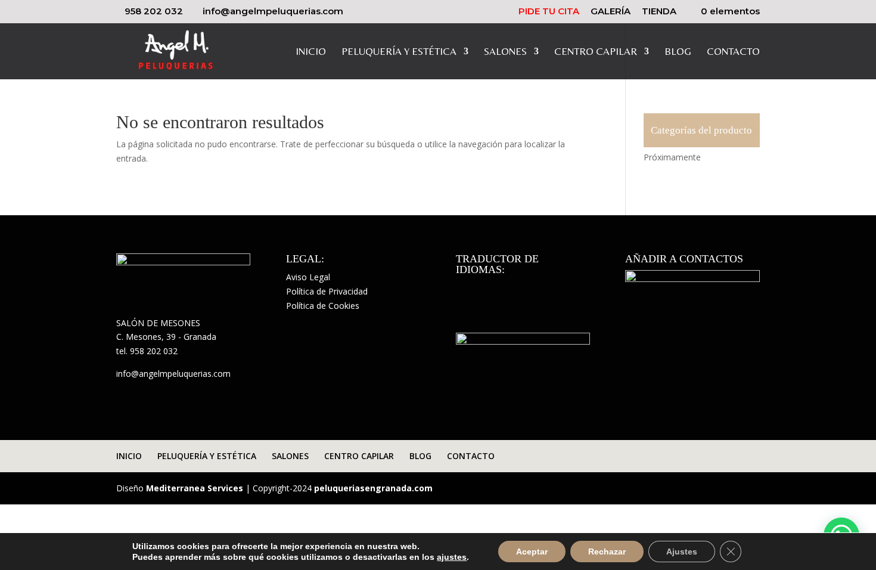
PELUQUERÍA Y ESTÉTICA (398, 52)
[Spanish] (463, 287)
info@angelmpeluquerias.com (173, 373)
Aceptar (532, 551)
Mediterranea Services (194, 488)
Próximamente (672, 157)
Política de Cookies (322, 305)
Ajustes (681, 551)
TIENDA (659, 12)
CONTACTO (733, 52)
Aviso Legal (308, 277)
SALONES (505, 52)
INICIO (311, 52)
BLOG (677, 52)
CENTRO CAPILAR (595, 52)
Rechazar (607, 551)
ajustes (452, 557)
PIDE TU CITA (548, 12)
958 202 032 (154, 11)
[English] (478, 287)
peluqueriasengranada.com (373, 488)
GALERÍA (610, 12)
